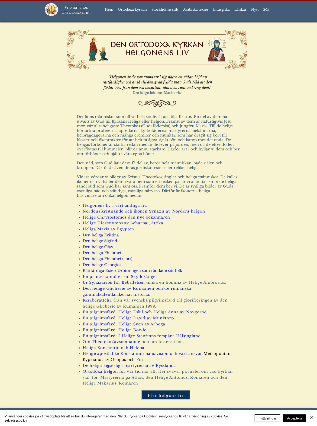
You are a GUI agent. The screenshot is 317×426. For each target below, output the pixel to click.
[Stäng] (311, 418)
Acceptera (294, 418)
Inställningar (267, 418)
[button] (132, 9)
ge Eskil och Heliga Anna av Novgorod (167, 312)
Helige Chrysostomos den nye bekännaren (126, 217)
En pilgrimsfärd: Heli (105, 312)
